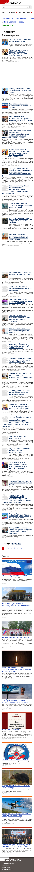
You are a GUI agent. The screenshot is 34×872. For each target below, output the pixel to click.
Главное (5, 18)
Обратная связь (6, 865)
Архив (13, 18)
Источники (21, 18)
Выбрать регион (6, 867)
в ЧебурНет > (7, 25)
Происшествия (9, 22)
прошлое (16, 543)
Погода (31, 18)
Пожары (21, 22)
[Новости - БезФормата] (11, 2)
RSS (12, 869)
